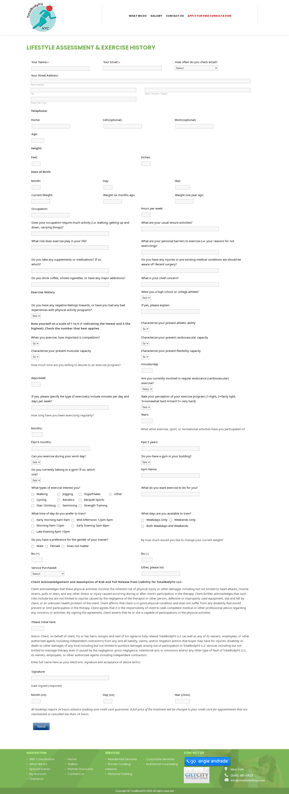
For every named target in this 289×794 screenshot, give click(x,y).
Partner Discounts (80, 769)
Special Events (39, 769)
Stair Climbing (46, 505)
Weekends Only (185, 520)
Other (118, 494)
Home (72, 759)
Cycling (41, 500)
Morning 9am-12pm (50, 525)
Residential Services (122, 759)
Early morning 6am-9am (53, 520)
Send (41, 726)
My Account (37, 774)
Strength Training (95, 505)
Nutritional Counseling (162, 764)
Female (55, 546)
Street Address (37, 85)
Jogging (68, 494)
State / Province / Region (156, 94)
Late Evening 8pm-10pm (53, 531)
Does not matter (78, 546)
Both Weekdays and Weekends (167, 526)
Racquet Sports (94, 500)
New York (237, 769)
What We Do (138, 16)
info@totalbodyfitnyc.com (248, 780)
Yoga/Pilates (92, 494)
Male (40, 546)
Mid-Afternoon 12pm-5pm (95, 520)
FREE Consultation (42, 759)
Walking (42, 494)
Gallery (156, 16)
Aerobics (68, 500)
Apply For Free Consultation (209, 16)
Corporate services (160, 759)
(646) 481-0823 (242, 775)
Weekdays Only (157, 520)
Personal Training (120, 774)
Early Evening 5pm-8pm (93, 525)
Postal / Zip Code (38, 103)
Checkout (36, 779)
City (32, 94)
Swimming (70, 505)
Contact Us (175, 16)
